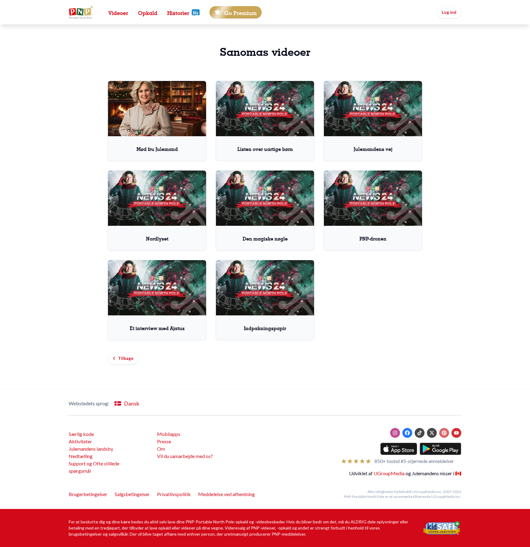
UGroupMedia (389, 473)
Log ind (449, 12)
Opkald (147, 12)
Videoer (118, 12)
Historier (178, 12)
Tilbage (125, 358)
